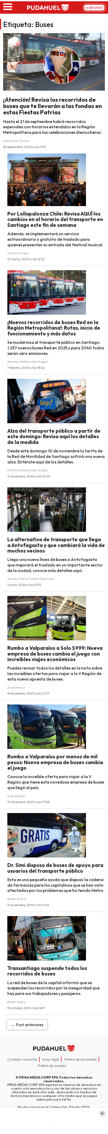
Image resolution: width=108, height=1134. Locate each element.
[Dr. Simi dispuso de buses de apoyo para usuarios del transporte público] (46, 834)
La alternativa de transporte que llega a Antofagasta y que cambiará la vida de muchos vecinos (56, 545)
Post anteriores (27, 1024)
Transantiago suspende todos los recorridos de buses (47, 971)
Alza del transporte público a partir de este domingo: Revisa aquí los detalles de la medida (53, 436)
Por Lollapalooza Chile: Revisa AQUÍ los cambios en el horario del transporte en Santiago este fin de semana (55, 219)
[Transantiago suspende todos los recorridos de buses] (46, 937)
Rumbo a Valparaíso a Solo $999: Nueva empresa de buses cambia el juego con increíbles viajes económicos (54, 653)
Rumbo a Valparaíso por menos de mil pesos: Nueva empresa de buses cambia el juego (55, 762)
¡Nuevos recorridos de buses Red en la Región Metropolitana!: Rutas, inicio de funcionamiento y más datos (53, 328)
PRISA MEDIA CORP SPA (38, 1077)
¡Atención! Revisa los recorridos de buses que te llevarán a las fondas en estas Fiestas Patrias (52, 106)
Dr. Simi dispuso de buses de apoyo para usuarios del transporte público (55, 868)
